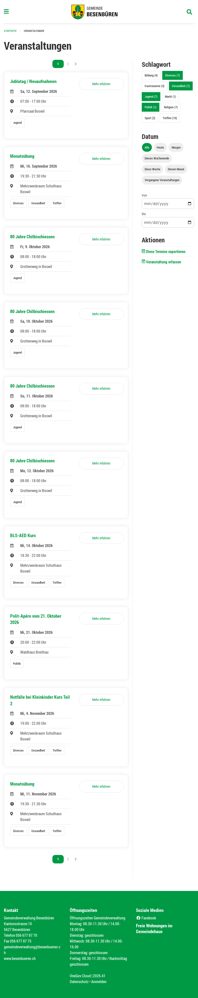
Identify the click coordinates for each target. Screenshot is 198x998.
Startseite (10, 31)
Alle (147, 147)
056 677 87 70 (26, 935)
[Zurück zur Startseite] (99, 11)
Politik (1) (150, 107)
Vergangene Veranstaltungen (162, 180)
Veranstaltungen (34, 31)
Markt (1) (170, 96)
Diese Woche (152, 169)
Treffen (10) (170, 118)
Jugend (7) (151, 96)
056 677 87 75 (20, 940)
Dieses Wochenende (157, 158)
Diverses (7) (172, 75)
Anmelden (98, 981)
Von (144, 195)
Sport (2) (150, 118)
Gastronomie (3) (154, 86)
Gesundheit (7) (181, 86)
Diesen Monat (176, 169)
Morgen (176, 147)
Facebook (148, 917)
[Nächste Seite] (75, 64)
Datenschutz (79, 981)
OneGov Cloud (80, 975)
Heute (160, 147)
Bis (144, 214)
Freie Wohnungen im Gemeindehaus (154, 928)
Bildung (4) (151, 75)
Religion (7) (171, 107)
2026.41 (99, 975)
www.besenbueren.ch (20, 958)
